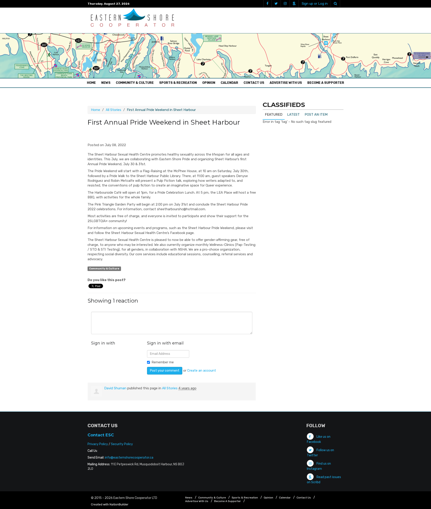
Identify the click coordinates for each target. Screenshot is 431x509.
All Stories (113, 110)
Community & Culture (135, 83)
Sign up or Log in (315, 4)
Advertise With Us (286, 83)
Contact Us (254, 83)
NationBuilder (119, 504)
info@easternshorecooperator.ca (129, 457)
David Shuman (115, 388)
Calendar (229, 83)
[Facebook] (267, 3)
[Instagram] (285, 3)
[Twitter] (276, 3)
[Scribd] (294, 3)
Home (92, 83)
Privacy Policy (98, 444)
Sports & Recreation (178, 83)
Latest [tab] (293, 115)
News (105, 83)
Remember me (163, 362)
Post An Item (316, 115)
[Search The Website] (335, 3)
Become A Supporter (325, 83)
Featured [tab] (273, 115)
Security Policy (122, 444)
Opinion (208, 83)
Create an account (201, 370)
